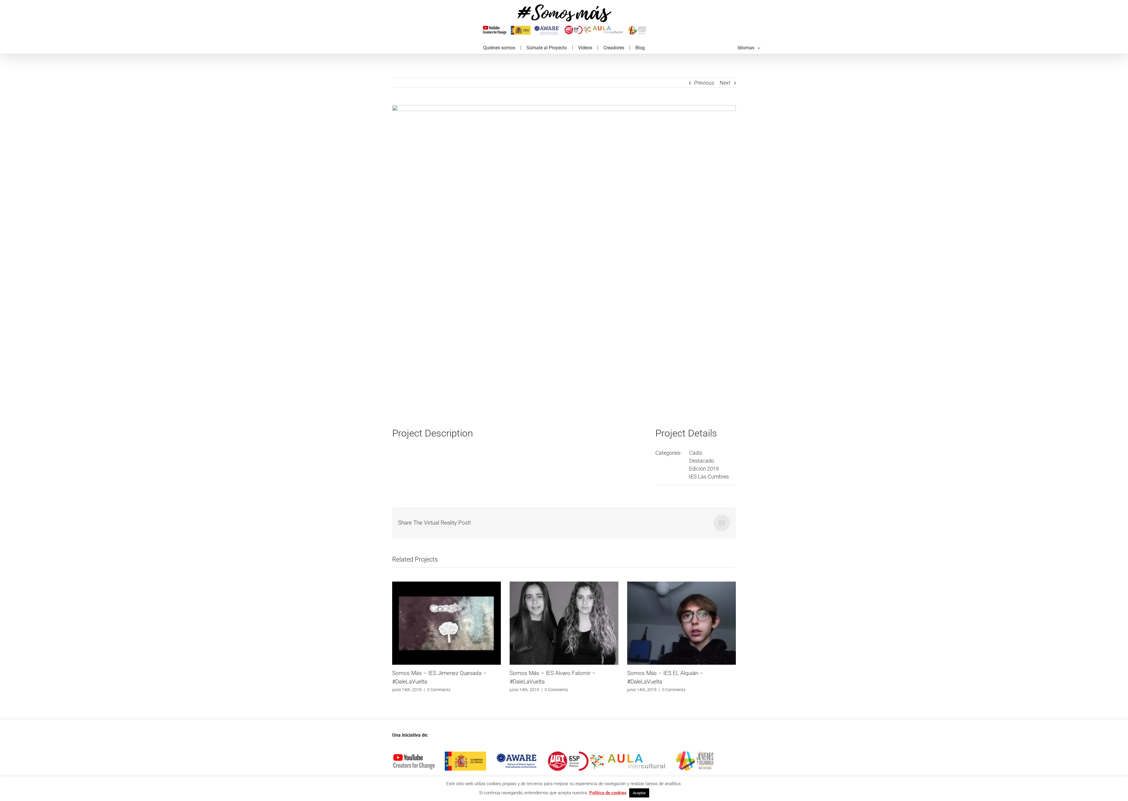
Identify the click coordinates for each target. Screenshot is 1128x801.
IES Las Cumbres (709, 476)
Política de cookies (608, 792)
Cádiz (695, 453)
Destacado (701, 461)
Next (725, 83)
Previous (704, 83)
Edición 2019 (704, 469)
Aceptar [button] (639, 793)
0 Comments (438, 689)
